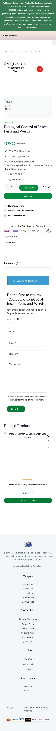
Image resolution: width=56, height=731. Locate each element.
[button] (54, 42)
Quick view (48, 441)
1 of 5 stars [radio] (8, 323)
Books (15, 236)
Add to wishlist (43, 187)
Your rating (14, 318)
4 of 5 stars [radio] (16, 323)
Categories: (8, 237)
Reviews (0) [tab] (12, 263)
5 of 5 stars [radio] (19, 323)
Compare (49, 187)
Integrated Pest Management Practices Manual (28, 485)
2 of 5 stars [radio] (11, 323)
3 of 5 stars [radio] (13, 323)
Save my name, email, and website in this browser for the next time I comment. (28, 398)
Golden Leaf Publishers (32, 707)
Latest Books (10, 242)
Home (4, 51)
